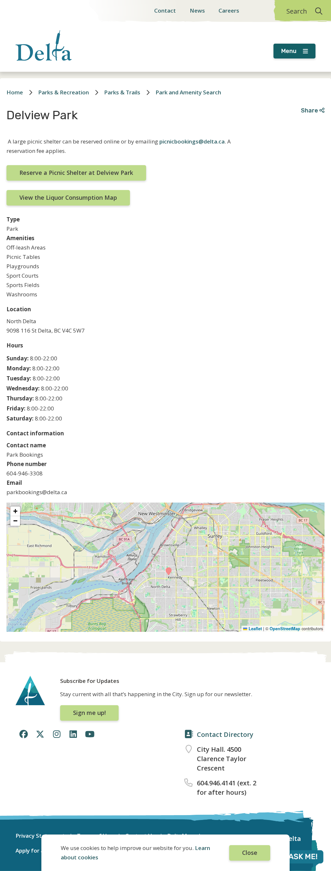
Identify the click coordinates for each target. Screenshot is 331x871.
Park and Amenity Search (188, 92)
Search (296, 11)
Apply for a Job (35, 850)
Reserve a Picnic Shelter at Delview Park (76, 172)
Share (310, 110)
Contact (165, 10)
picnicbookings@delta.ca (192, 141)
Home (14, 92)
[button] (169, 571)
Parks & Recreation (63, 92)
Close (249, 852)
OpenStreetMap (285, 629)
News (197, 10)
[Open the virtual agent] (295, 857)
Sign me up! (89, 713)
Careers (229, 10)
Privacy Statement (40, 835)
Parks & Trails (122, 92)
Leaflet (254, 629)
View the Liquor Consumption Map (68, 197)
